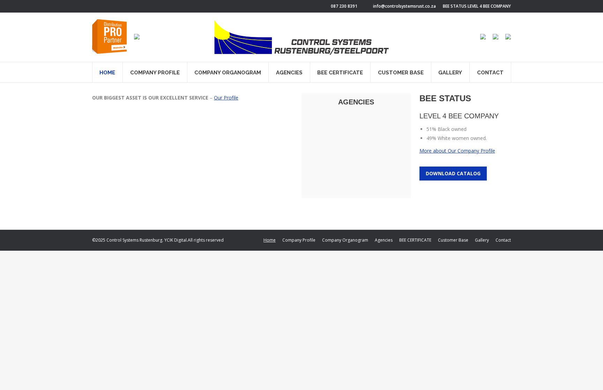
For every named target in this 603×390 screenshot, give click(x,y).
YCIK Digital (175, 240)
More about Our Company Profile (457, 150)
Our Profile (226, 97)
